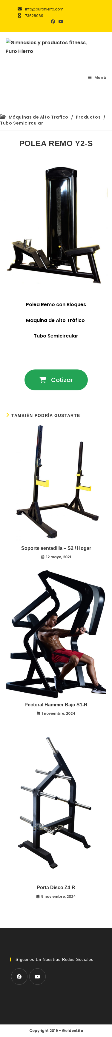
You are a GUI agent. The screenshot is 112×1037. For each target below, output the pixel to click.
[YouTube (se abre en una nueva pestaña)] (60, 21)
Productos (88, 117)
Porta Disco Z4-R (56, 887)
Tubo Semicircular (21, 123)
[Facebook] (19, 976)
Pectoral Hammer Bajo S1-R (56, 704)
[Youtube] (37, 976)
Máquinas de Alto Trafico (38, 117)
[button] (56, 379)
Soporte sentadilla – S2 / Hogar (56, 548)
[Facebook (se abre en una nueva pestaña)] (53, 21)
